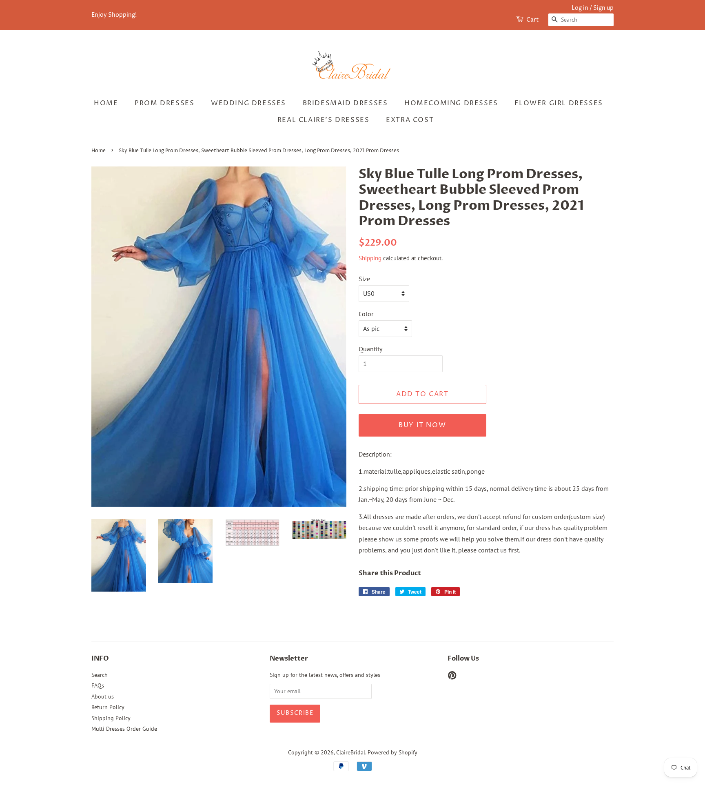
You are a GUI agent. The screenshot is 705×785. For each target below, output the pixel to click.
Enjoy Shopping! (114, 15)
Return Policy (107, 707)
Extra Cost (410, 119)
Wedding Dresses (248, 103)
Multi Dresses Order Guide (124, 728)
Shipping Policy (111, 718)
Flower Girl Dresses (558, 103)
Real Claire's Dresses (323, 119)
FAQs (97, 685)
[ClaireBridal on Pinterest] (452, 677)
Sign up (603, 8)
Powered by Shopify (392, 752)
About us (102, 696)
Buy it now (422, 425)
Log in (580, 8)
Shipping (370, 258)
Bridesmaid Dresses (345, 103)
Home (106, 103)
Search (99, 675)
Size (364, 279)
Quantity (370, 349)
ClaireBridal (350, 752)
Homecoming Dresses (451, 103)
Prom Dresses (164, 103)
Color (366, 314)
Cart (532, 20)
